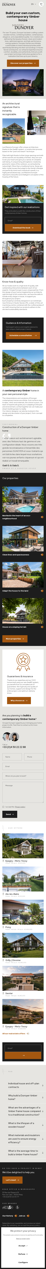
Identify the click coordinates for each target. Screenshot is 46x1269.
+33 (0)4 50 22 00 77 (10, 1197)
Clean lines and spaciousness (15, 555)
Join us (22, 1216)
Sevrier (9, 993)
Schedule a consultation (20, 335)
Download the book (21, 228)
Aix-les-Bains (12, 894)
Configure (23, 1262)
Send (8, 814)
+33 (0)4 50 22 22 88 (14, 747)
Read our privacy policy (23, 1238)
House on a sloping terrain (14, 627)
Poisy (8, 927)
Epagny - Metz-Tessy (16, 861)
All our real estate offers (13, 1033)
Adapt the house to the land (15, 591)
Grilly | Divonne (13, 960)
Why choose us (17, 700)
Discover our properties (21, 63)
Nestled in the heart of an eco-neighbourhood (16, 517)
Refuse (21, 1254)
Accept (22, 1246)
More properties (13, 639)
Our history (7, 1216)
